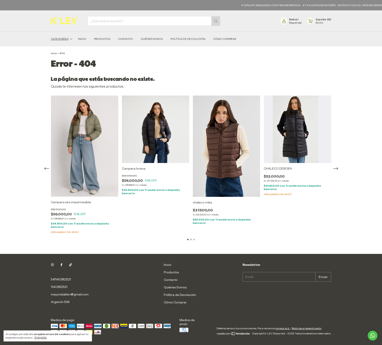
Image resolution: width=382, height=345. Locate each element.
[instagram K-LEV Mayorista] (52, 265)
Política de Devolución (187, 38)
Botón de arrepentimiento (306, 328)
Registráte (295, 22)
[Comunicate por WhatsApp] (373, 336)
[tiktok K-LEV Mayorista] (70, 265)
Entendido (40, 337)
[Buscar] (215, 21)
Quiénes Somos (152, 38)
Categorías (59, 38)
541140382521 (61, 279)
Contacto (125, 38)
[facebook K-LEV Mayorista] (61, 265)
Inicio (82, 38)
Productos (102, 38)
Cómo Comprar (224, 38)
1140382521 (59, 287)
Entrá (293, 19)
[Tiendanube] (233, 334)
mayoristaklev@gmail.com (70, 294)
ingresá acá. (282, 328)
